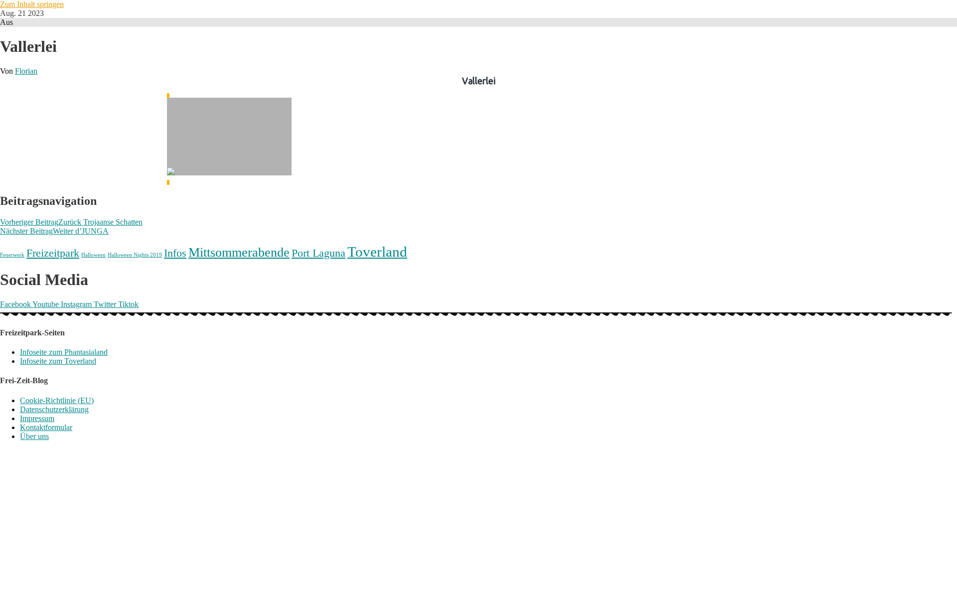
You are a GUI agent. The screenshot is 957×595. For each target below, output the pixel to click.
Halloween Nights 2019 (135, 255)
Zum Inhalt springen (32, 4)
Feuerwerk (12, 255)
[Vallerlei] (229, 139)
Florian (26, 71)
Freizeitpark (52, 253)
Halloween (93, 255)
